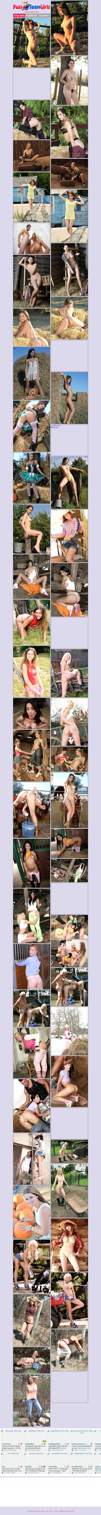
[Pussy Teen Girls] (31, 6)
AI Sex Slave (19, 16)
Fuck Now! (44, 16)
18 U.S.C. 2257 (52, 1511)
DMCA (61, 1511)
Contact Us (70, 1511)
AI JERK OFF (31, 16)
